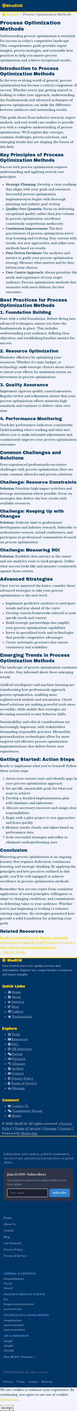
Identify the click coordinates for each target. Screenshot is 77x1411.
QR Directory (21, 1049)
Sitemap (18, 1088)
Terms (20, 1381)
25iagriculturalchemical (19, 1304)
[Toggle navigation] (70, 5)
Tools (15, 1034)
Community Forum (27, 1111)
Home (16, 992)
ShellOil (14, 5)
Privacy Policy (22, 1078)
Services (17, 1002)
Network (47, 1381)
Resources (20, 1039)
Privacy (8, 1381)
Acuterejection (13, 1309)
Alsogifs (8, 1345)
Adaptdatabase (13, 1320)
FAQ (14, 1044)
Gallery (17, 1011)
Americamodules (14, 1329)
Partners (18, 1059)
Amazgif (9, 1350)
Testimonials (22, 1016)
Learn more (9, 1399)
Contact (17, 1073)
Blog (15, 1006)
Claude (8, 1283)
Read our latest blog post (19, 937)
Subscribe (60, 1192)
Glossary (18, 1064)
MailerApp (29, 1133)
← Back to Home (13, 952)
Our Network (12, 1243)
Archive (17, 1068)
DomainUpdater (14, 1278)
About (16, 997)
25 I (6, 1299)
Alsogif (8, 1341)
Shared (8, 1288)
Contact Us (19, 1106)
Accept (6, 1408)
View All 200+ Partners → (20, 1356)
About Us (10, 1224)
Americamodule (14, 1325)
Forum (17, 1054)
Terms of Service (24, 1083)
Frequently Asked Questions (40, 942)
